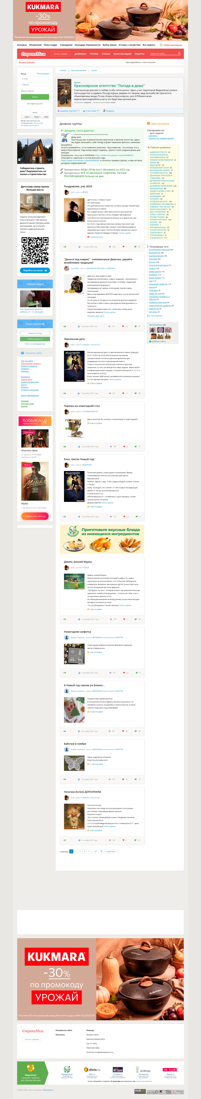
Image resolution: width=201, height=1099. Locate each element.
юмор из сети (155, 293)
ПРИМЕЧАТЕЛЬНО (158, 219)
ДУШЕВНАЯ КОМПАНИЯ (161, 186)
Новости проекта (29, 366)
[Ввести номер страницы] (101, 851)
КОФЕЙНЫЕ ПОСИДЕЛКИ (162, 204)
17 (139, 779)
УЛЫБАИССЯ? (156, 237)
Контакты (60, 1034)
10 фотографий (96, 711)
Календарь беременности (87, 45)
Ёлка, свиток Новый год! (79, 459)
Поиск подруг (50, 45)
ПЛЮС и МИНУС (157, 214)
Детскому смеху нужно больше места (35, 188)
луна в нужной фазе (158, 265)
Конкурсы (22, 45)
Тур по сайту (27, 361)
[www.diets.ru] (92, 1073)
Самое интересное (30, 382)
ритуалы (153, 312)
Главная (63, 70)
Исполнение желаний (159, 249)
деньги (152, 268)
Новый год (154, 308)
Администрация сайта (95, 1039)
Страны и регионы (30, 390)
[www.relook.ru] (170, 1073)
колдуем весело (156, 255)
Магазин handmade (27, 62)
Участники (91, 111)
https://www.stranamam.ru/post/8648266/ (80, 160)
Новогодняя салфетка (77, 631)
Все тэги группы (154, 315)
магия (152, 287)
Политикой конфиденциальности (32, 124)
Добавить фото (159, 341)
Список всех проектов (144, 1081)
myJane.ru (118, 1074)
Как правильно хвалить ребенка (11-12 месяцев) (31, 310)
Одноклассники (37, 108)
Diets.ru (92, 1074)
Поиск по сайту (33, 352)
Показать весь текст (95, 316)
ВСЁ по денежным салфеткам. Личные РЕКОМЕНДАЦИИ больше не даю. (95, 174)
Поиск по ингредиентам (35, 344)
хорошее (153, 259)
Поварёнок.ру (67, 1074)
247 (95, 851)
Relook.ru (170, 1074)
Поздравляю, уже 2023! (78, 186)
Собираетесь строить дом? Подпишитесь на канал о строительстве (33, 171)
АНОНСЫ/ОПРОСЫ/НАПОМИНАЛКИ (159, 156)
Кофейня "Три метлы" (91, 344)
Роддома (25, 401)
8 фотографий (96, 423)
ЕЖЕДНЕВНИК (156, 188)
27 (139, 247)
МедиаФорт (31, 1075)
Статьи (106, 53)
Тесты (24, 384)
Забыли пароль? (27, 91)
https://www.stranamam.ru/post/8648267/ (114, 155)
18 (139, 731)
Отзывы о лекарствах (130, 45)
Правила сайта (92, 1034)
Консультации (122, 53)
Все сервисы (149, 45)
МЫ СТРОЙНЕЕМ (158, 212)
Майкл (24, 503)
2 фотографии (96, 609)
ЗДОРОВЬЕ (155, 193)
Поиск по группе (160, 123)
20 (139, 393)
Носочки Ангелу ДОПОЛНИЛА (82, 791)
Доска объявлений (30, 395)
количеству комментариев (161, 138)
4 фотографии (96, 506)
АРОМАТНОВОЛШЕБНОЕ (161, 160)
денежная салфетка (158, 284)
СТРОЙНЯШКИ (157, 235)
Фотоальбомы (155, 324)
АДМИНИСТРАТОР (158, 152)
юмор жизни (155, 277)
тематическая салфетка (160, 305)
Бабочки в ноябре (75, 743)
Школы (24, 406)
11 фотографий (96, 764)
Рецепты (140, 53)
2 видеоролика (96, 237)
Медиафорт (48, 1090)
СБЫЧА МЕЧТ (156, 232)
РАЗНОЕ (86, 567)
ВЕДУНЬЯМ (87, 465)
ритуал (152, 262)
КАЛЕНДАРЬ (155, 196)
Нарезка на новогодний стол (82, 405)
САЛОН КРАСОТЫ (158, 230)
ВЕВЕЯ (85, 192)
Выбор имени (109, 45)
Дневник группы (68, 111)
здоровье (153, 290)
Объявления (35, 45)
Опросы (24, 387)
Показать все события (35, 516)
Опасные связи (29, 450)
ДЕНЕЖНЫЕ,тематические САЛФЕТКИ (108, 637)
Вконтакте (33, 108)
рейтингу (153, 135)
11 (139, 446)
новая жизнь (155, 271)
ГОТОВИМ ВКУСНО (90, 411)
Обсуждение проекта (31, 363)
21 (139, 326)
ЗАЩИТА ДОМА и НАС (160, 191)
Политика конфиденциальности (99, 1052)
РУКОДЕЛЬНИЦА (158, 227)
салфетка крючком (158, 302)
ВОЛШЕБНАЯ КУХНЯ (159, 167)
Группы (94, 53)
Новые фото (26, 379)
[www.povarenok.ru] (67, 1073)
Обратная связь (93, 1048)
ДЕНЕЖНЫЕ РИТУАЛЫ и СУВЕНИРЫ (101, 268)
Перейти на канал (33, 270)
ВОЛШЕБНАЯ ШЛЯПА (160, 170)
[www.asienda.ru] (143, 1073)
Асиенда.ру (143, 1074)
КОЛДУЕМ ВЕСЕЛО (159, 201)
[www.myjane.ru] (117, 1073)
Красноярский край (78, 70)
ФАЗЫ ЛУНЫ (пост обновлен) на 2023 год (105, 169)
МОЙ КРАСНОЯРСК (159, 209)
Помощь (25, 371)
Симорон (153, 274)
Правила (110, 111)
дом (151, 281)
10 (139, 619)
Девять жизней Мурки (78, 561)
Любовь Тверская (78, 637)
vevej (73, 192)
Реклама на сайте (64, 1030)
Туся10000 (75, 268)
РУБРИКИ (154, 224)
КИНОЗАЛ (154, 199)
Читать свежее (61, 53)
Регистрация (43, 73)
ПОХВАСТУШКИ (157, 217)
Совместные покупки (172, 45)
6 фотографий (96, 383)
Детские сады (27, 403)
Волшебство (154, 252)
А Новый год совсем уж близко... (84, 685)
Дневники (80, 53)
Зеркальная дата (74, 339)
